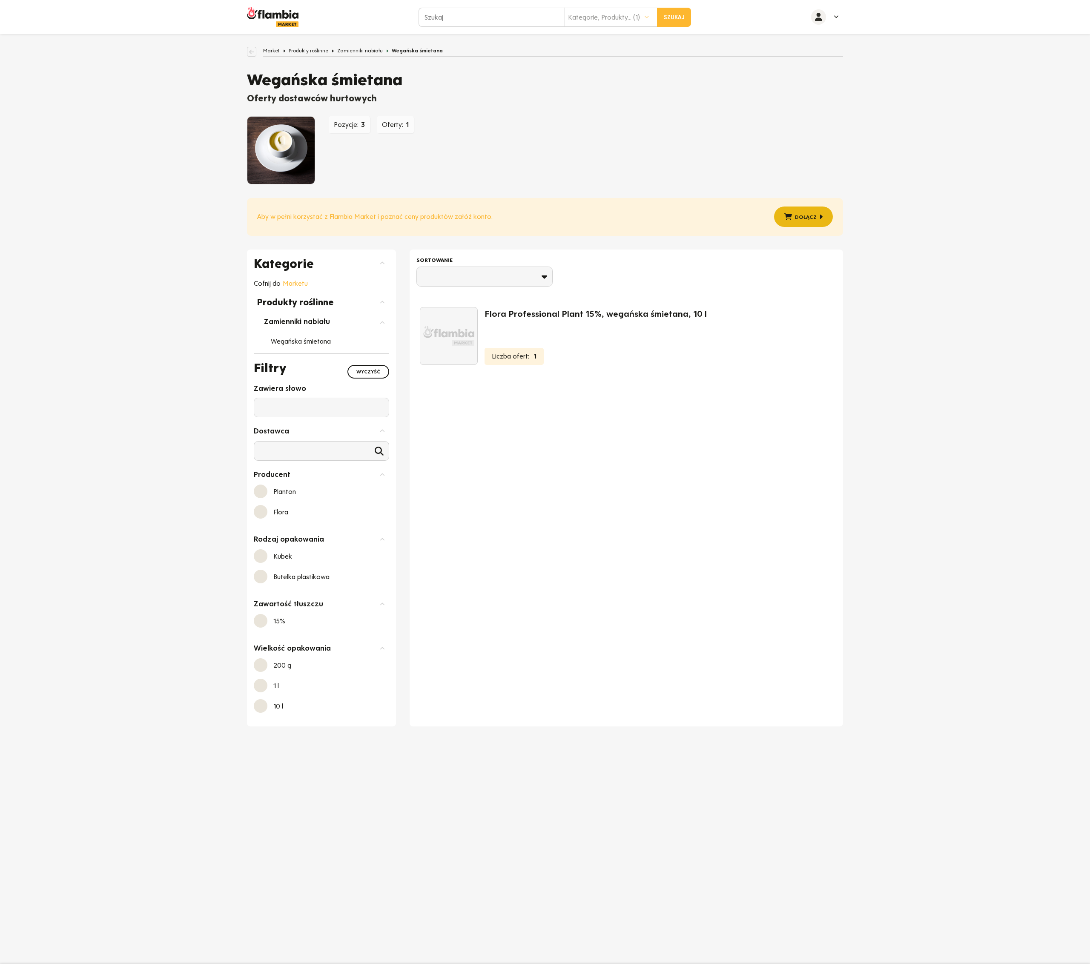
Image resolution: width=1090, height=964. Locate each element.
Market (271, 51)
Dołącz (806, 217)
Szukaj (674, 17)
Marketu (295, 283)
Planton (284, 492)
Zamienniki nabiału (360, 51)
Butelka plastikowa (301, 577)
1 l (276, 686)
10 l (278, 706)
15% (279, 621)
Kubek (282, 556)
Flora (280, 512)
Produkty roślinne (308, 51)
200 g (282, 665)
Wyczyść (368, 372)
